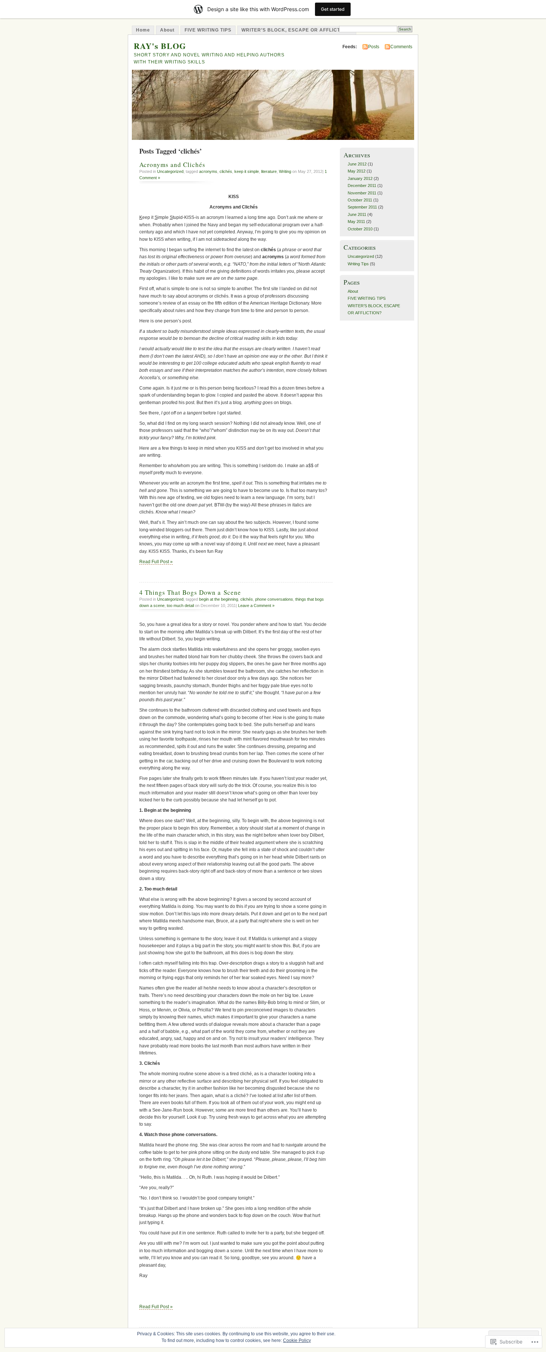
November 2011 (362, 193)
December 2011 (362, 185)
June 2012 (357, 164)
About (167, 30)
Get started (333, 9)
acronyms (208, 171)
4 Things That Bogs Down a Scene (190, 592)
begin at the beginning (218, 599)
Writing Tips (358, 264)
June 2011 (357, 214)
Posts (373, 46)
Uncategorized (170, 171)
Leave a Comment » (256, 605)
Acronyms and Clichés (172, 164)
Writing (285, 171)
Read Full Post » (156, 561)
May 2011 (356, 221)
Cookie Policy (297, 1340)
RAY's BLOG (160, 46)
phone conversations (274, 599)
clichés (226, 171)
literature (269, 171)
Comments (401, 46)
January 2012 (360, 178)
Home (143, 30)
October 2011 (360, 200)
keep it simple (246, 171)
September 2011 (362, 207)
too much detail (180, 605)
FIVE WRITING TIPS (208, 30)
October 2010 (360, 229)
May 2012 (356, 171)
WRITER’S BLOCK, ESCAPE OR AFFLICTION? (296, 30)
